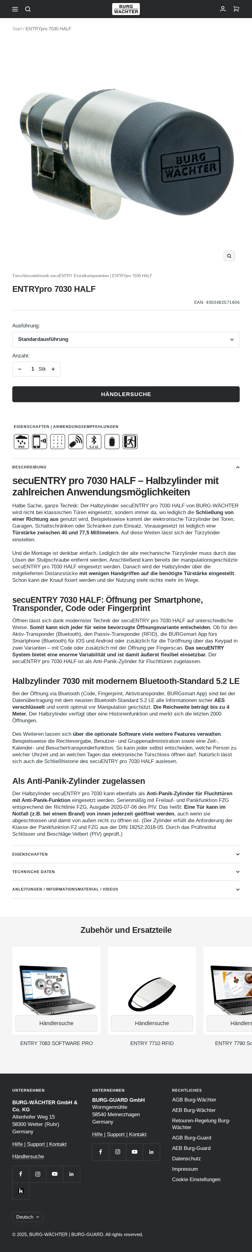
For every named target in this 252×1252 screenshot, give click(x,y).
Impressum (185, 1169)
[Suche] (28, 9)
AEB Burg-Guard (191, 1148)
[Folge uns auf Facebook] (20, 1174)
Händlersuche (126, 394)
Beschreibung (29, 467)
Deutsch (24, 1217)
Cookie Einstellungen (196, 1179)
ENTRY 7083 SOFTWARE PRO (56, 1043)
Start (17, 28)
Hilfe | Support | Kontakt (39, 1144)
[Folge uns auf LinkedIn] (71, 1174)
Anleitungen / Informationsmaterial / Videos (65, 889)
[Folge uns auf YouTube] (54, 1174)
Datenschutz (186, 1159)
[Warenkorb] (236, 9)
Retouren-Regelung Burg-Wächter (201, 1124)
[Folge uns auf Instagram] (37, 1174)
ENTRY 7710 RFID (152, 1043)
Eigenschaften (30, 854)
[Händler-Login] (223, 9)
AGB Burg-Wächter (194, 1100)
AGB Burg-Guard (191, 1138)
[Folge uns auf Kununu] (20, 1190)
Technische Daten (33, 872)
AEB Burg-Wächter (194, 1110)
